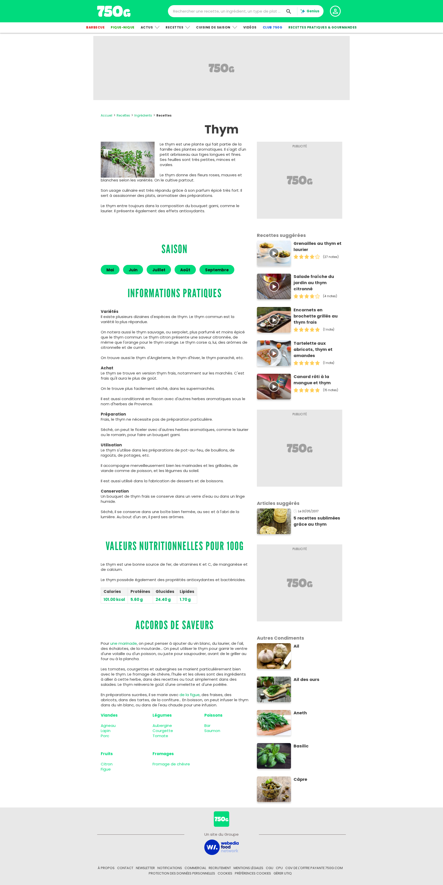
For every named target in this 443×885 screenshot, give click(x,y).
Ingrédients (143, 115)
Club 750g (273, 27)
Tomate (160, 735)
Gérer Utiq (283, 873)
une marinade (123, 643)
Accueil (106, 115)
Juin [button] (133, 270)
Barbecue (95, 27)
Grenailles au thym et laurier (317, 247)
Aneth (300, 713)
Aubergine (162, 725)
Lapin (105, 730)
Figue (106, 769)
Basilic (301, 746)
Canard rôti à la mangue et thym (312, 380)
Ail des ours (306, 679)
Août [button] (185, 270)
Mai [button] (110, 270)
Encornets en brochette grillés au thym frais (316, 316)
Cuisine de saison (213, 27)
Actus (147, 27)
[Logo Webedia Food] (221, 847)
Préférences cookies (253, 873)
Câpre (300, 779)
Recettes (174, 27)
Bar (207, 725)
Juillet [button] (158, 270)
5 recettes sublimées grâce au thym (317, 521)
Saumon (212, 730)
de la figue (189, 694)
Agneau (108, 725)
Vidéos (250, 27)
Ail (296, 646)
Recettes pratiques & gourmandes (322, 27)
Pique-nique (123, 27)
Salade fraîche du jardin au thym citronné (314, 283)
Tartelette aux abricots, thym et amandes (313, 349)
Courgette (163, 730)
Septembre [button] (217, 270)
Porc (105, 735)
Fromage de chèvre (171, 764)
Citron (107, 764)
